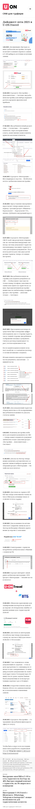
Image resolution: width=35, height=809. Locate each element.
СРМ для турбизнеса (19, 770)
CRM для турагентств (15, 761)
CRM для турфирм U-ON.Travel (12, 807)
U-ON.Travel (25, 751)
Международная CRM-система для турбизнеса (16, 768)
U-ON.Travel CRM (7, 764)
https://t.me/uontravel (10, 753)
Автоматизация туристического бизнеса (14, 766)
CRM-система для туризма (17, 763)
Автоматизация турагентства (21, 764)
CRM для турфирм (13, 13)
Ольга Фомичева (18, 759)
